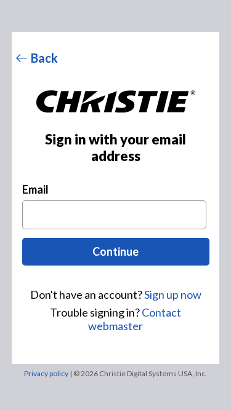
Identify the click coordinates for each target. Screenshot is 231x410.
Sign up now (172, 294)
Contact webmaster (134, 319)
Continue (115, 251)
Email (35, 189)
